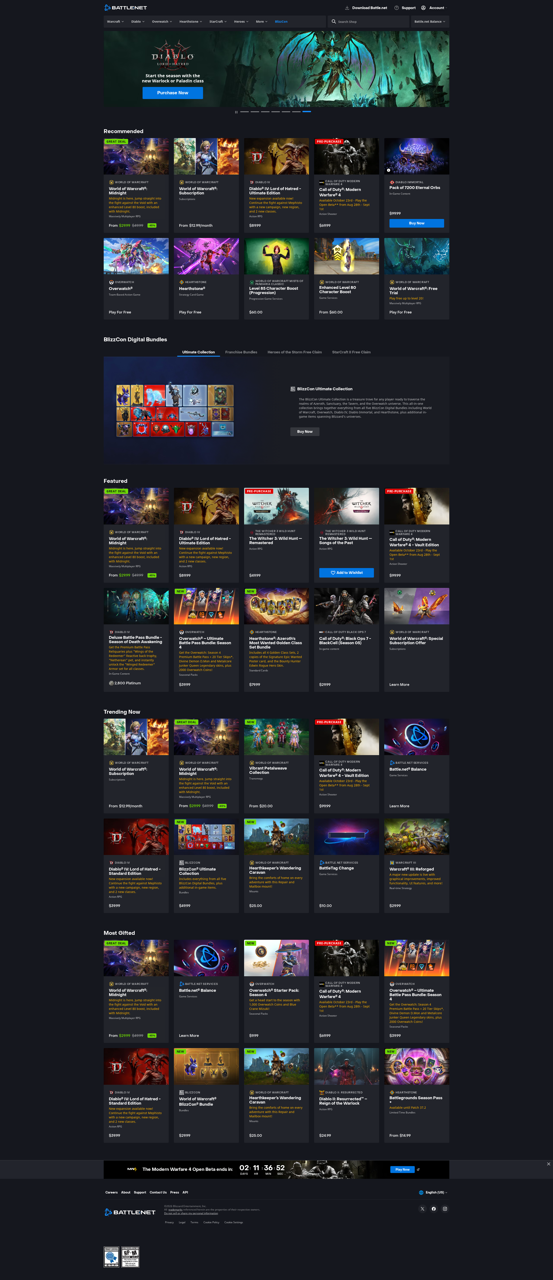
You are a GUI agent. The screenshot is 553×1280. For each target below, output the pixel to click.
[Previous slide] (109, 66)
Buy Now (305, 431)
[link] (416, 223)
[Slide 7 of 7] (306, 111)
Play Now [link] (167, 90)
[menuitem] (116, 22)
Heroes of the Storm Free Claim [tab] (295, 352)
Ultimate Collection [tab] (198, 352)
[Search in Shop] (334, 21)
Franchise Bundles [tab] (241, 352)
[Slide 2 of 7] (255, 111)
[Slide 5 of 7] (286, 111)
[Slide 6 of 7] (296, 111)
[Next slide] (443, 66)
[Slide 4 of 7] (275, 111)
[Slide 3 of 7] (265, 111)
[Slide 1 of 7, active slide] (244, 111)
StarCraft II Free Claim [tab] (351, 352)
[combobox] (370, 21)
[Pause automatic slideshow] (236, 112)
